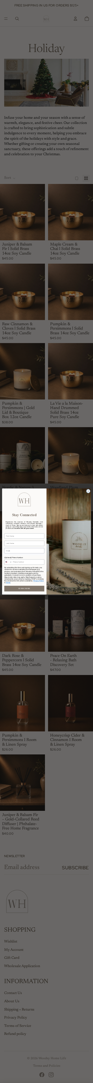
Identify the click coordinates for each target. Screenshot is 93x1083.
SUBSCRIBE (24, 589)
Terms (8, 583)
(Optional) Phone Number (13, 558)
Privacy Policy (38, 581)
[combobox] (8, 562)
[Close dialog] (88, 491)
